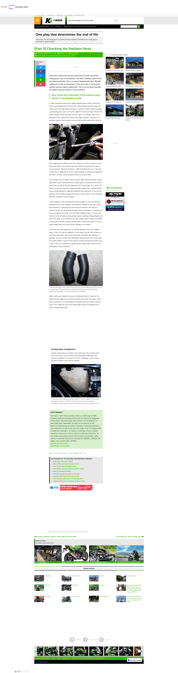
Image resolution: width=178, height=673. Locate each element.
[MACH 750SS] (66, 578)
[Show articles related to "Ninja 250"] (89, 651)
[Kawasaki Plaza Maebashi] (115, 79)
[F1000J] (94, 578)
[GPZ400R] (39, 599)
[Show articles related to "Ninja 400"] (74, 651)
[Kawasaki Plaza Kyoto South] (135, 79)
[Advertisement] (76, 330)
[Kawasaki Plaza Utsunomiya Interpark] (135, 110)
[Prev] (36, 651)
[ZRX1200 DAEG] (121, 578)
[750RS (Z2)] (66, 587)
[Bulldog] (115, 203)
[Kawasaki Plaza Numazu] (135, 95)
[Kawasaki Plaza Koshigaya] (135, 63)
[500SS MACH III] (94, 599)
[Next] (142, 651)
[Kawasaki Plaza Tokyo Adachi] (115, 63)
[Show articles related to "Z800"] (134, 651)
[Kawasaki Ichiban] (53, 21)
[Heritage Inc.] (134, 660)
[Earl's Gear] (115, 210)
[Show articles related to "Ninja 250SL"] (104, 651)
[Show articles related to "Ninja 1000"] (59, 651)
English (18, 671)
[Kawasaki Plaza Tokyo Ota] (115, 95)
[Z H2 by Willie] (66, 599)
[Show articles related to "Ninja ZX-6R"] (44, 651)
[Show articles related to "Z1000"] (119, 651)
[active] (115, 197)
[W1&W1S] (94, 587)
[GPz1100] (39, 587)
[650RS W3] (39, 578)
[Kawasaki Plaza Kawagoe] (115, 110)
